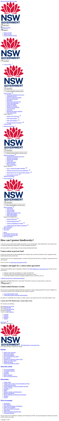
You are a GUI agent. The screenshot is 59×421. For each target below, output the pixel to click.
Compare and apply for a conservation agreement (12, 278)
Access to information (9, 369)
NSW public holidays (12, 214)
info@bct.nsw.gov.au (9, 306)
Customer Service (8, 387)
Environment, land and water (14, 101)
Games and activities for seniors (11, 363)
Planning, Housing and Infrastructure (13, 392)
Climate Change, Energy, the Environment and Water (17, 383)
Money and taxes (11, 163)
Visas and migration (11, 112)
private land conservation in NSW (18, 262)
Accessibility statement (9, 370)
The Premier (7, 403)
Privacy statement (8, 375)
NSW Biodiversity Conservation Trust (39, 269)
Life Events (9, 110)
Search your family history (10, 360)
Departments (5, 379)
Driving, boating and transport (14, 97)
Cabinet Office (7, 382)
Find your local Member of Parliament (13, 406)
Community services (12, 96)
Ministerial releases (8, 362)
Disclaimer (6, 373)
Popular (3, 349)
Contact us (11, 312)
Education (6, 389)
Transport (6, 396)
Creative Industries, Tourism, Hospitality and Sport (16, 386)
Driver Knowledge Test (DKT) (11, 356)
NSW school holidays (12, 215)
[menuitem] (8, 32)
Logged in (5, 30)
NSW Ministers (7, 404)
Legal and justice (11, 108)
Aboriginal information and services (15, 94)
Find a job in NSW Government (11, 409)
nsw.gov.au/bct (10, 309)
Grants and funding (11, 104)
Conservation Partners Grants (11, 293)
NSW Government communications (12, 411)
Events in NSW (10, 211)
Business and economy (12, 158)
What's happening (9, 207)
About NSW (10, 208)
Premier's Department (9, 393)
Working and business (10, 155)
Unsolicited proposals (9, 413)
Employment (10, 160)
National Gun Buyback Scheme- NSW (13, 359)
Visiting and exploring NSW (14, 212)
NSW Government (6, 400)
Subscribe (8, 310)
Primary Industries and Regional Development (15, 394)
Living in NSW (8, 93)
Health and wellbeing (12, 106)
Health (5, 390)
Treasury (6, 397)
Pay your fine (7, 358)
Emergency (9, 100)
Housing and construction (13, 107)
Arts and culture (11, 210)
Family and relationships (13, 103)
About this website (6, 366)
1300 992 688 (7, 307)
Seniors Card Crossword (10, 352)
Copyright (6, 372)
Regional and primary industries (14, 111)
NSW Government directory (10, 376)
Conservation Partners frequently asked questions (16, 295)
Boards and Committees (9, 407)
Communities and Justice (10, 385)
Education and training (12, 99)
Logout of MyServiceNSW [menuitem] (10, 35)
